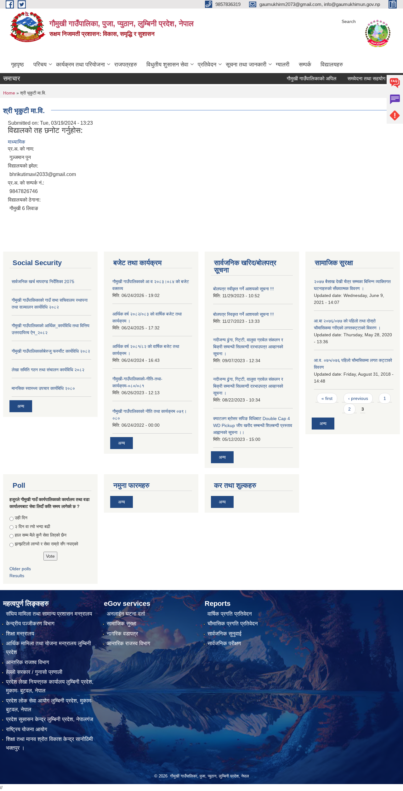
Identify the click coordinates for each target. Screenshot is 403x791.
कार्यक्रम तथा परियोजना (80, 64)
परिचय (40, 64)
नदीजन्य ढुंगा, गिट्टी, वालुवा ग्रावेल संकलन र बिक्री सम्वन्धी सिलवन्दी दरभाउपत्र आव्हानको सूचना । (248, 346)
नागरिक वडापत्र (122, 634)
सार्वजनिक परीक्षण (224, 643)
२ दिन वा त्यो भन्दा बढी (32, 526)
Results (16, 575)
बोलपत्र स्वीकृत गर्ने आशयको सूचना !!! (243, 288)
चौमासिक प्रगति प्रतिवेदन (232, 624)
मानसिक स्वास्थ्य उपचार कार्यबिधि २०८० (43, 388)
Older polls (20, 568)
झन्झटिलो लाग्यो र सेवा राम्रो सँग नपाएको (46, 543)
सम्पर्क (305, 64)
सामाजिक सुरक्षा (121, 624)
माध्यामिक (16, 142)
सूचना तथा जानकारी (246, 64)
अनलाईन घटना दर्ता (126, 614)
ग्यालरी (282, 64)
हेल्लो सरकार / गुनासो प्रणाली (34, 672)
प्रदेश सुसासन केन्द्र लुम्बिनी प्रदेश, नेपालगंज (49, 719)
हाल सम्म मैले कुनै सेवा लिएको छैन (40, 535)
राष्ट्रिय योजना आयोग (26, 729)
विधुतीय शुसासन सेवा (167, 64)
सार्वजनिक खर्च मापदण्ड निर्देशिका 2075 (43, 281)
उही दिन (21, 517)
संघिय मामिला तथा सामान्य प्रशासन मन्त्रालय (49, 614)
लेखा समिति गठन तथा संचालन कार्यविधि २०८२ (48, 369)
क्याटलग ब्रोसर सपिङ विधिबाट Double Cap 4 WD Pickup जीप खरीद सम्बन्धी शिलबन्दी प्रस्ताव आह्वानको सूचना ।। (252, 425)
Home (9, 92)
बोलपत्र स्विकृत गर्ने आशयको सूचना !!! (243, 314)
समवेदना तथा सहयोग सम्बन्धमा (362, 78)
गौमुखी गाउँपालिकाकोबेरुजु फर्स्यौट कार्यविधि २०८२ (51, 351)
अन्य (20, 406)
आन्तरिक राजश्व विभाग (27, 662)
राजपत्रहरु (125, 64)
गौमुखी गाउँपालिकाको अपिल (299, 78)
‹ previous (358, 398)
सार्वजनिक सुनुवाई (224, 634)
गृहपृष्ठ (17, 64)
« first (326, 398)
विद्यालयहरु (332, 64)
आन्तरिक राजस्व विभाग (128, 643)
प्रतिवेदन (207, 64)
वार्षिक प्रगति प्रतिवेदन (229, 614)
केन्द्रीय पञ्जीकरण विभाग (30, 624)
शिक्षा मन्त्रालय (20, 634)
